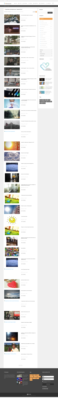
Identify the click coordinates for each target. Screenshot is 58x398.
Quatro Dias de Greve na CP (25, 311)
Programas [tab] (42, 18)
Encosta (38, 378)
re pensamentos (46, 39)
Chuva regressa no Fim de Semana (26, 290)
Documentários (42, 3)
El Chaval (46, 30)
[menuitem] (15, 3)
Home (16, 3)
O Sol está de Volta (24, 216)
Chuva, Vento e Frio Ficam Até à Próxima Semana (28, 110)
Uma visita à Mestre (46, 45)
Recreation (43, 103)
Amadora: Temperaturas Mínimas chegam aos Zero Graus (28, 333)
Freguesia (39, 376)
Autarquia (34, 378)
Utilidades (30, 3)
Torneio (31, 378)
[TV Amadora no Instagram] (7, 0)
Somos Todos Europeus (46, 43)
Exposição (35, 376)
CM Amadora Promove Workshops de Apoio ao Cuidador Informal (48, 92)
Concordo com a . (47, 381)
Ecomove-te (46, 28)
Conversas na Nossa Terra (46, 24)
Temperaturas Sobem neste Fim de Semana (28, 301)
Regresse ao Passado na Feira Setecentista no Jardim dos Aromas (28, 238)
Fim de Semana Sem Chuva (25, 269)
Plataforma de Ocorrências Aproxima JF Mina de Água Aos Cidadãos (48, 83)
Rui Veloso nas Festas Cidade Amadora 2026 (25, 379)
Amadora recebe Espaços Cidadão (26, 322)
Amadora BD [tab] (42, 55)
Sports (41, 101)
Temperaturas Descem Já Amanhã (26, 195)
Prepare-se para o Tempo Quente (26, 205)
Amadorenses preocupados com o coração (28, 343)
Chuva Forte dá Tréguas (25, 152)
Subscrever (48, 384)
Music (40, 103)
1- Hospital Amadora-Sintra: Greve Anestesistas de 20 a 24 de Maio (28, 100)
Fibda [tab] (41, 51)
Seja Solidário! (23, 248)
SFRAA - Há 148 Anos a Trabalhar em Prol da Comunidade (25, 375)
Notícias (20, 3)
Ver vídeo (24, 20)
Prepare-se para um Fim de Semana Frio (27, 163)
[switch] (42, 381)
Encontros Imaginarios (46, 32)
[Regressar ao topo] (55, 393)
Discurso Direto (46, 26)
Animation (48, 101)
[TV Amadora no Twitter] (6, 0)
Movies (45, 101)
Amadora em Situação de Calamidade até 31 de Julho (28, 26)
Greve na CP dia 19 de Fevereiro (26, 131)
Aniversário (31, 376)
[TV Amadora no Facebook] (4, 0)
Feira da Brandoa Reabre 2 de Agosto (27, 15)
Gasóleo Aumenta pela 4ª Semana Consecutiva (28, 89)
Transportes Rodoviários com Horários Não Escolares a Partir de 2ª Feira (28, 47)
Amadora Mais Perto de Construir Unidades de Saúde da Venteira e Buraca (28, 185)
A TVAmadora (49, 3)
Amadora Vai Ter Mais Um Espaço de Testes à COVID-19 (28, 36)
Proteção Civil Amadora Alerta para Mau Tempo (28, 121)
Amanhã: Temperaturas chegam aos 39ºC (27, 142)
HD (51, 101)
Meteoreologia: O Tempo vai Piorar (26, 354)
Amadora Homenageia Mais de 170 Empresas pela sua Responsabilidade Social (48, 87)
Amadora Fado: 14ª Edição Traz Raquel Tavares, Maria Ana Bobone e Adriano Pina (25, 383)
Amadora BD (36, 3)
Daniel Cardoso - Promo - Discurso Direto (27, 57)
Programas (25, 3)
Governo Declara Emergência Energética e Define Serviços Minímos (28, 79)
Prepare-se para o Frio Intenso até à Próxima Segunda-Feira (28, 259)
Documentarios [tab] (42, 53)
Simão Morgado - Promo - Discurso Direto (27, 68)
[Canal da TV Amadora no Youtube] (9, 0)
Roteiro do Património (46, 41)
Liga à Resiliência (46, 37)
